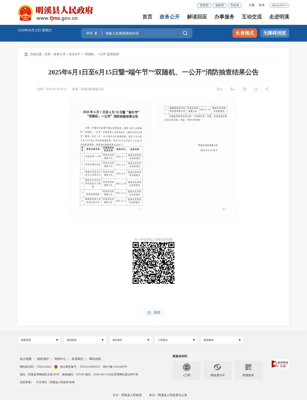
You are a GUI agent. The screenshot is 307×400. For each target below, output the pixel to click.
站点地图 (26, 359)
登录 (262, 5)
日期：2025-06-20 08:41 (52, 89)
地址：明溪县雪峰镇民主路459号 (40, 374)
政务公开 (170, 17)
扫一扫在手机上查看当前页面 (153, 239)
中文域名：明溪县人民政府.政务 (55, 382)
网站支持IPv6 (279, 5)
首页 (147, 17)
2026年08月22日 (30, 30)
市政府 (234, 5)
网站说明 (95, 359)
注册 (252, 5)
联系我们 (78, 359)
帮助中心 (60, 359)
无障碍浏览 (274, 33)
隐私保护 (43, 359)
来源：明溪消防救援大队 (88, 89)
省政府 (219, 5)
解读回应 (197, 17)
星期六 (47, 30)
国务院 (204, 5)
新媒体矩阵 (180, 356)
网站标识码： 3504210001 (36, 366)
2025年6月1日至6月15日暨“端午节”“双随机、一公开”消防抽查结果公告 (153, 72)
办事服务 (224, 17)
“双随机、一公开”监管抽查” (102, 54)
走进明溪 (279, 17)
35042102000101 (90, 366)
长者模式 (245, 33)
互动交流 (252, 17)
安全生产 (75, 54)
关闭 (153, 313)
